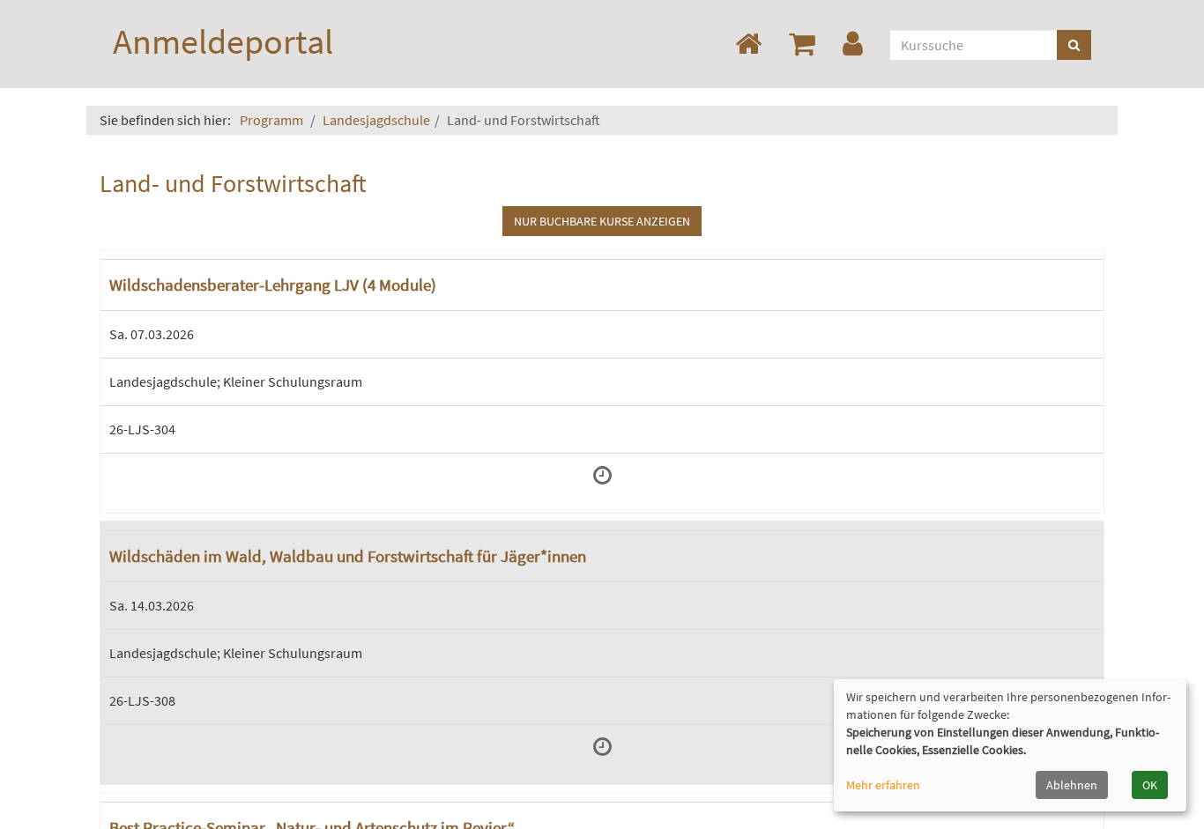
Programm (271, 120)
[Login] (856, 44)
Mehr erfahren (883, 785)
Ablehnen (1071, 785)
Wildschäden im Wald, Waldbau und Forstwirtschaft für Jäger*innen (347, 555)
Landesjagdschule (376, 120)
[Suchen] (1074, 45)
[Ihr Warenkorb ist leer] (805, 44)
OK (1149, 785)
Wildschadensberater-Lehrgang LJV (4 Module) (272, 284)
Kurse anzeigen (602, 221)
